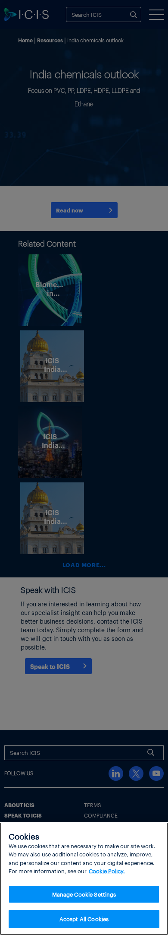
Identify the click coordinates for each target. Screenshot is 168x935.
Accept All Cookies (84, 918)
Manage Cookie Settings (84, 894)
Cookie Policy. (107, 871)
